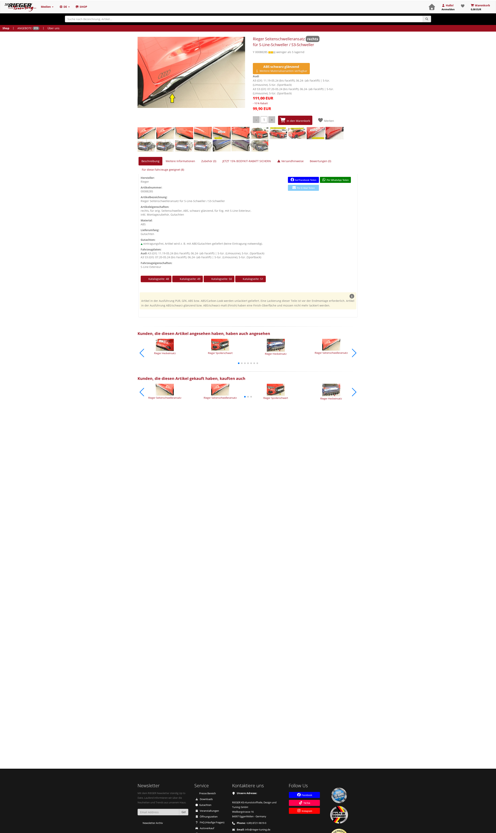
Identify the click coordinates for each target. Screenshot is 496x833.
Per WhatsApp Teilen (337, 180)
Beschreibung (150, 161)
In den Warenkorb (298, 121)
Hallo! (448, 7)
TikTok (306, 803)
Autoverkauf (206, 828)
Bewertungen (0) (320, 161)
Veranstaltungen (209, 810)
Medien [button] (46, 7)
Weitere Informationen (180, 161)
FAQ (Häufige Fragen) (211, 822)
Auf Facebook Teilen (305, 180)
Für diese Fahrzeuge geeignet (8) (163, 169)
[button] (238, 363)
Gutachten (205, 805)
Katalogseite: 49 (189, 279)
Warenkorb (480, 7)
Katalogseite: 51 (252, 279)
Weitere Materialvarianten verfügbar (283, 68)
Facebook (306, 795)
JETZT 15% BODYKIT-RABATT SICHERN (246, 161)
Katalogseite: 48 (158, 279)
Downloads (206, 799)
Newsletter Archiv (153, 823)
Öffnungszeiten (208, 816)
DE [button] (65, 7)
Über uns (53, 28)
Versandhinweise (292, 161)
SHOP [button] (83, 7)
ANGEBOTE (27, 28)
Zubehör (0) (208, 161)
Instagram (306, 811)
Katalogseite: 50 (221, 279)
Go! (184, 812)
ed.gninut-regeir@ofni (257, 829)
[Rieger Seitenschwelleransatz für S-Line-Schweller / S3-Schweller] (191, 72)
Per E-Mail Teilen (305, 188)
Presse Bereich (207, 793)
